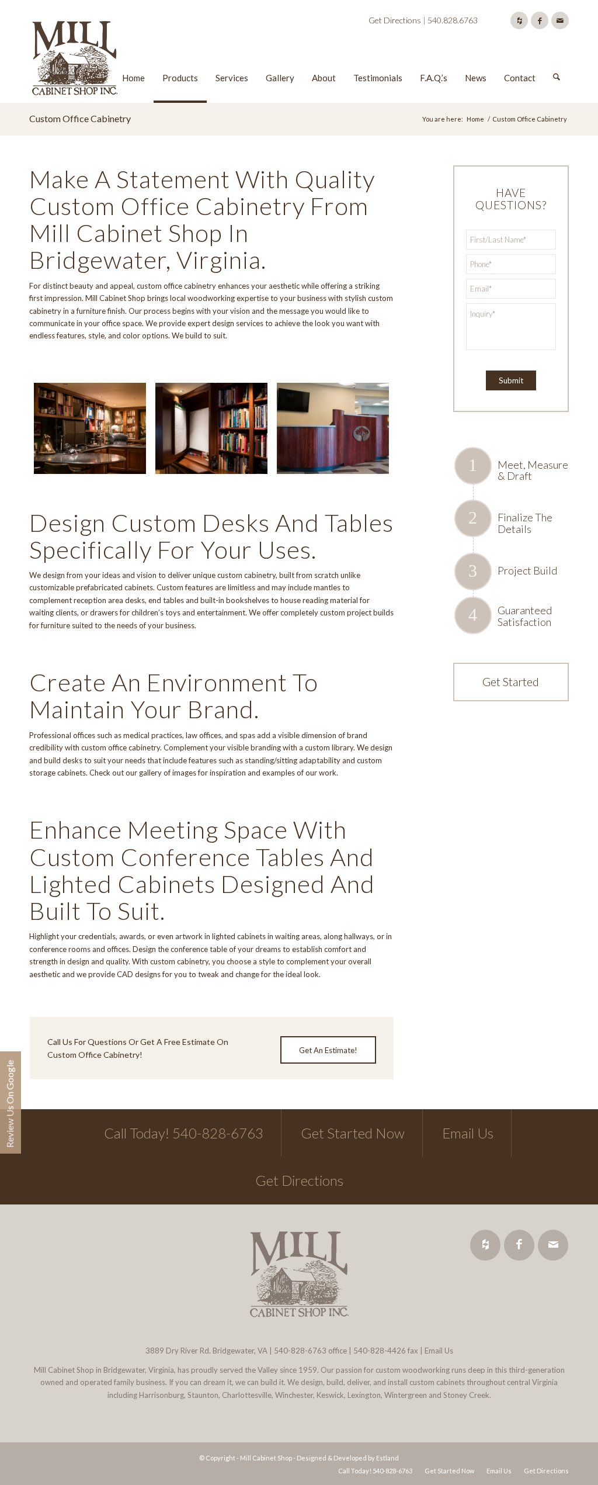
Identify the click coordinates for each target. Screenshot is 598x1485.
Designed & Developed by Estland (348, 1458)
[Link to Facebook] (539, 20)
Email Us (467, 1132)
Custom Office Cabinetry (80, 118)
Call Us (59, 1042)
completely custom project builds (337, 612)
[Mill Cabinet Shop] (74, 60)
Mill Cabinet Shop (115, 298)
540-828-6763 (300, 1350)
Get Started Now (353, 1132)
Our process (149, 311)
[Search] (556, 60)
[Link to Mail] (560, 20)
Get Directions (394, 20)
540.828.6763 (452, 20)
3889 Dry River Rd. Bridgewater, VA (206, 1350)
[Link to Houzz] (519, 20)
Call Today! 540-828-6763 (183, 1132)
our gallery (144, 772)
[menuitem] (133, 60)
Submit (511, 380)
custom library (329, 747)
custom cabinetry (246, 575)
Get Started (510, 681)
